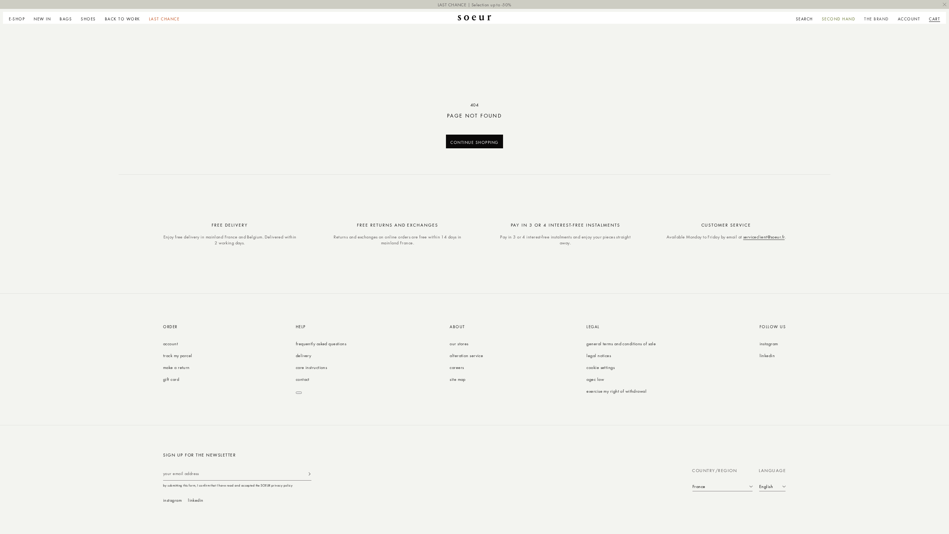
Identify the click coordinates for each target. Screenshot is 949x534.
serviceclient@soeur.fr (764, 237)
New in (42, 19)
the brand (876, 19)
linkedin (767, 355)
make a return (176, 367)
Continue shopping (474, 142)
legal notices (598, 355)
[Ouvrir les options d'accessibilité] (299, 393)
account (170, 343)
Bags (66, 19)
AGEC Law (595, 379)
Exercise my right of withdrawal (616, 391)
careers (457, 367)
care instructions (311, 367)
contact (303, 379)
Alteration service (466, 355)
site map (458, 379)
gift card (171, 379)
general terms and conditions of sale (621, 343)
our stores (459, 343)
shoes (88, 19)
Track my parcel (177, 355)
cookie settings (600, 367)
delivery (303, 355)
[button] (19, 18)
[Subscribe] (309, 474)
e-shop (17, 19)
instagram (769, 343)
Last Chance (164, 19)
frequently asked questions (321, 343)
